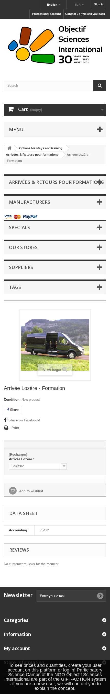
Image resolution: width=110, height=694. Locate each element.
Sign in (99, 4)
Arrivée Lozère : (21, 459)
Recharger (18, 454)
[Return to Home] (9, 148)
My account (17, 648)
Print (15, 428)
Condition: (12, 399)
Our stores (23, 247)
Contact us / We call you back (85, 13)
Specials (19, 227)
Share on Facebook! (24, 420)
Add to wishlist (30, 491)
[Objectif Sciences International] (55, 45)
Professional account (46, 13)
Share (14, 410)
